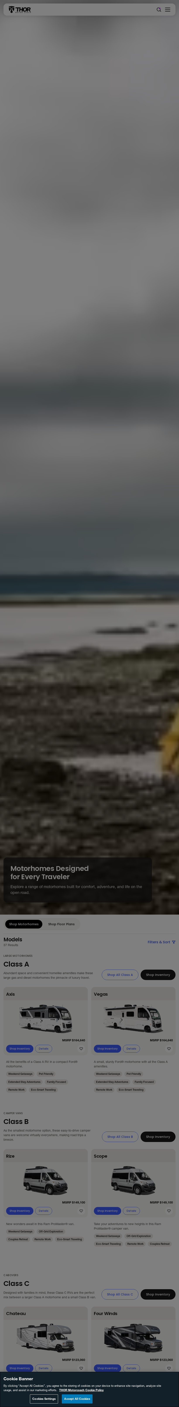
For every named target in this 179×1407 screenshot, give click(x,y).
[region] (89, 1389)
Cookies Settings (44, 1398)
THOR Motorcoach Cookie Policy (81, 1390)
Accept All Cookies (77, 1398)
